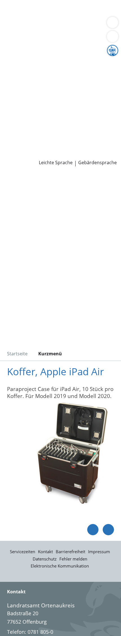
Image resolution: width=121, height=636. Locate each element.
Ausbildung (92, 125)
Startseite (17, 354)
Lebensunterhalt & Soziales (53, 10)
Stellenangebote (23, 125)
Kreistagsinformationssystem (38, 103)
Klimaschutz (94, 68)
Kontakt (45, 551)
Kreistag (9, 96)
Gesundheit (96, 25)
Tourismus (17, 75)
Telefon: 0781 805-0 (30, 631)
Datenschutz (45, 559)
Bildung (94, 61)
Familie (12, 18)
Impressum (99, 551)
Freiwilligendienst (72, 132)
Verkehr (95, 10)
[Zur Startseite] (20, 181)
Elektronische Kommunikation (60, 566)
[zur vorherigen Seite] (92, 529)
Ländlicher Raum (58, 68)
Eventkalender (60, 125)
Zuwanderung (20, 68)
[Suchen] (112, 36)
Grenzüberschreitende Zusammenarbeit (51, 89)
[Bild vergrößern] (72, 455)
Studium (14, 132)
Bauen (11, 10)
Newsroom (13, 147)
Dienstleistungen (20, 3)
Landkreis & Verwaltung (28, 47)
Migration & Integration (50, 18)
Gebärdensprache (97, 163)
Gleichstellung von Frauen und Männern (51, 82)
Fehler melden (73, 559)
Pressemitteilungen (27, 154)
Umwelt (13, 32)
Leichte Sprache (56, 163)
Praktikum (38, 132)
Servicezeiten (22, 551)
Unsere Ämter (16, 39)
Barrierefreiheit (70, 551)
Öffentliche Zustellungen (80, 154)
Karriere (9, 118)
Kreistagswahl (20, 111)
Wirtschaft (69, 25)
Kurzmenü (50, 354)
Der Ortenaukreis (24, 54)
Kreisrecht (87, 103)
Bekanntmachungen (55, 75)
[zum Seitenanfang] (108, 529)
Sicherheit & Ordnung (29, 25)
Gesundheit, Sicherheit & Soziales (43, 61)
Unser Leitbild (20, 139)
